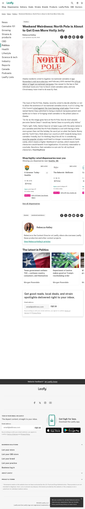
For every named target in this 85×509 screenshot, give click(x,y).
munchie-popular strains (32, 139)
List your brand (8, 459)
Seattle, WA (53, 161)
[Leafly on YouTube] (50, 402)
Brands (45, 7)
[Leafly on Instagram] (45, 402)
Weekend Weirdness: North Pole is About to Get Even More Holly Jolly (41, 14)
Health (5, 49)
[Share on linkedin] (69, 37)
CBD (72, 7)
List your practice (9, 463)
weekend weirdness (37, 215)
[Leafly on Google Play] (72, 430)
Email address (29, 302)
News (9, 14)
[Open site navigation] (3, 3)
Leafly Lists (8, 77)
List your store (8, 450)
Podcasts (6, 73)
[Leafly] (10, 3)
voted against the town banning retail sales (51, 108)
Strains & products (6, 36)
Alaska (26, 215)
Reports (6, 65)
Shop (4, 7)
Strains (38, 7)
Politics (14, 14)
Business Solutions (10, 444)
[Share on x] (65, 37)
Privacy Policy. (25, 434)
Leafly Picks (64, 7)
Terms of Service (12, 434)
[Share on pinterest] (73, 37)
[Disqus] (52, 347)
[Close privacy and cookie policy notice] (81, 499)
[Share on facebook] (61, 37)
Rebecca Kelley (29, 35)
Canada (6, 69)
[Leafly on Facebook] (34, 403)
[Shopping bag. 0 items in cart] (82, 3)
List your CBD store (10, 454)
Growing (6, 30)
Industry (6, 61)
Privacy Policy (63, 504)
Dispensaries (13, 7)
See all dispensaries (31, 204)
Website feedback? (42, 382)
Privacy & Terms (8, 479)
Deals (30, 7)
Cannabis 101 (8, 26)
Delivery (23, 7)
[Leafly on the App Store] (54, 430)
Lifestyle (6, 53)
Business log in (8, 468)
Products (53, 7)
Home (4, 14)
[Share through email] (77, 37)
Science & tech (9, 57)
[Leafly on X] (39, 402)
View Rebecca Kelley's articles (37, 242)
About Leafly (7, 473)
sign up (54, 306)
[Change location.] (77, 3)
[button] (81, 37)
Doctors (78, 7)
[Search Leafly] (72, 3)
